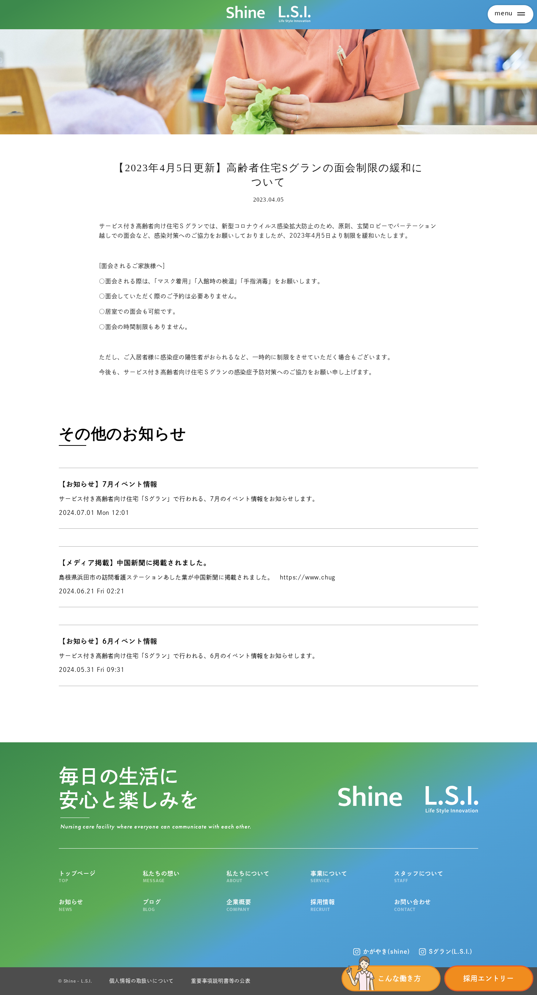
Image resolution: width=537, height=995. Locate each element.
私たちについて (248, 877)
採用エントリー (488, 978)
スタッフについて (418, 877)
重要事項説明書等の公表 (221, 980)
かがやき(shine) (386, 951)
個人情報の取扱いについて (141, 980)
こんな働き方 (399, 978)
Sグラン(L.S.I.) (450, 951)
